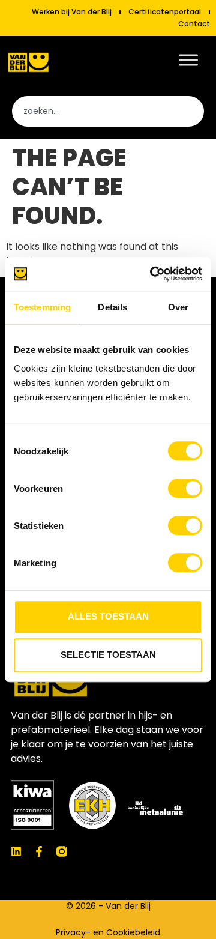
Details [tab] (112, 307)
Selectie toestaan (108, 655)
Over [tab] (178, 307)
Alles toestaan (108, 616)
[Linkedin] (16, 851)
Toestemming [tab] (42, 307)
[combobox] (108, 111)
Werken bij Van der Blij (72, 12)
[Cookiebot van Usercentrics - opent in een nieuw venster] (152, 274)
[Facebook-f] (39, 851)
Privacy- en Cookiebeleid (108, 932)
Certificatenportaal (164, 12)
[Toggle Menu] (188, 59)
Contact (194, 24)
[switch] (185, 488)
